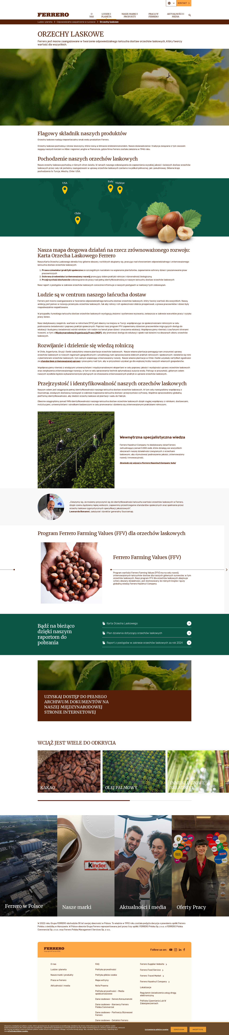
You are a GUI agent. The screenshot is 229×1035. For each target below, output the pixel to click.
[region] (114, 1028)
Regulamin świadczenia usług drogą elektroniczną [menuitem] (158, 994)
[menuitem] (154, 964)
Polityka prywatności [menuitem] (105, 969)
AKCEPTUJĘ (198, 1029)
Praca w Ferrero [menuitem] (153, 15)
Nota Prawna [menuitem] (101, 985)
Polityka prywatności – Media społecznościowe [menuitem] (109, 992)
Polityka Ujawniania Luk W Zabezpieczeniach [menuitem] (153, 1002)
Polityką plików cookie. (18, 1031)
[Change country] (171, 3)
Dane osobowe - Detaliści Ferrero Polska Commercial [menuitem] (111, 1021)
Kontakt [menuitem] (182, 3)
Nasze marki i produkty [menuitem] (130, 15)
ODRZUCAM (179, 1029)
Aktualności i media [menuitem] (175, 15)
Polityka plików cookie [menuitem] (106, 975)
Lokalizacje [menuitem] (145, 987)
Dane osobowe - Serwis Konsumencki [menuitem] (113, 999)
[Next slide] (226, 569)
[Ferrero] (53, 15)
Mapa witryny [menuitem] (102, 980)
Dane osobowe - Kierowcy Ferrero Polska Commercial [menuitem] (112, 1005)
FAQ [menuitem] (97, 964)
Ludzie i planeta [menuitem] (106, 15)
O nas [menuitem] (91, 15)
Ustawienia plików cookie (156, 1029)
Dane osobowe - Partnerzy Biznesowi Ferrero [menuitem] (114, 1013)
